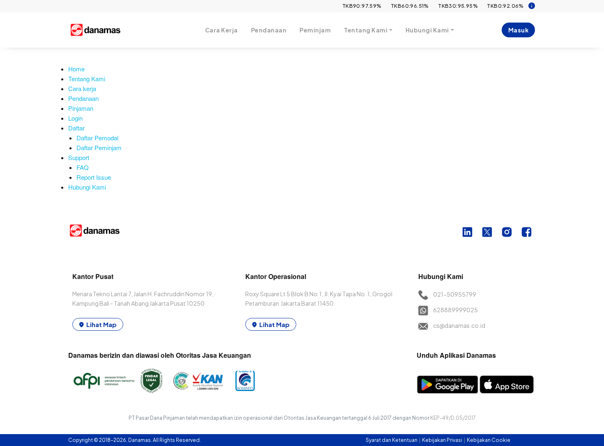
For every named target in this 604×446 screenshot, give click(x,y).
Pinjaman (80, 108)
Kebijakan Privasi (442, 440)
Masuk (518, 30)
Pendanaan (269, 30)
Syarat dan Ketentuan (392, 440)
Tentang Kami (86, 78)
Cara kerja (82, 88)
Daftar (76, 128)
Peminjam (315, 30)
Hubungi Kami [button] (427, 30)
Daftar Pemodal (97, 137)
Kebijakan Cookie (488, 440)
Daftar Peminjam (99, 147)
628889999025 (455, 309)
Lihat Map (101, 324)
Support (78, 157)
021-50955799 (454, 294)
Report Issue (93, 177)
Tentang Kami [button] (365, 30)
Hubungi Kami (87, 187)
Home (76, 68)
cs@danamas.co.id (459, 325)
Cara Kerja (221, 30)
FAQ (82, 167)
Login (75, 118)
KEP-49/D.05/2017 (453, 418)
